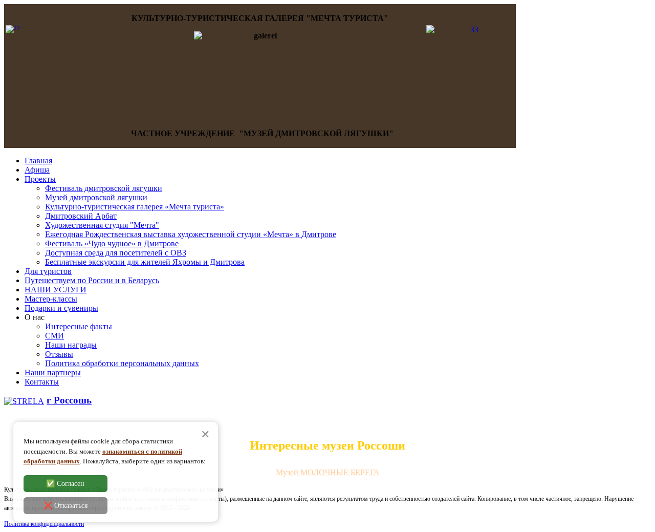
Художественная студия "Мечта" (102, 225)
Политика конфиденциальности (44, 523)
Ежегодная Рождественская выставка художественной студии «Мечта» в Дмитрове (190, 234)
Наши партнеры (53, 372)
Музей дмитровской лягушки (96, 197)
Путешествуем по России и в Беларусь (92, 280)
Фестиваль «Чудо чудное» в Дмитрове (112, 243)
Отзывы (59, 354)
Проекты (40, 179)
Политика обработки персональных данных (122, 363)
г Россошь (69, 400)
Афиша (37, 169)
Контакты (42, 381)
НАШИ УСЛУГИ (55, 289)
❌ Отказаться (65, 505)
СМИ (54, 335)
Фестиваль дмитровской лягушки (103, 188)
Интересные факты (78, 326)
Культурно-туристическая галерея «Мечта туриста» (134, 206)
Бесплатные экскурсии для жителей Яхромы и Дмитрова (145, 262)
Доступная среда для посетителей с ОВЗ (115, 252)
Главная (38, 160)
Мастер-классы (51, 298)
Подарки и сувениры (61, 308)
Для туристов (48, 271)
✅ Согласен (65, 483)
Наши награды (71, 345)
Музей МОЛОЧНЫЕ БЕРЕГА (328, 472)
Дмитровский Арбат (81, 215)
